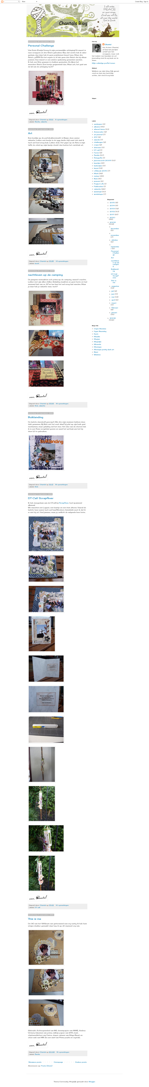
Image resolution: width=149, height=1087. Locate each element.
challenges (98, 142)
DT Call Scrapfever (40, 498)
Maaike (97, 336)
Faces (96, 153)
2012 (112, 211)
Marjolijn (97, 342)
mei (113, 297)
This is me (34, 918)
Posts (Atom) (46, 1066)
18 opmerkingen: (62, 403)
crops (96, 145)
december (115, 228)
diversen (97, 147)
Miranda (97, 344)
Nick (36, 406)
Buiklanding (35, 417)
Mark (96, 173)
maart (113, 303)
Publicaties (98, 186)
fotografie (98, 158)
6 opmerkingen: (61, 119)
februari (114, 308)
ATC (96, 137)
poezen (97, 181)
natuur (96, 176)
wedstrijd (97, 192)
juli (112, 291)
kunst (37, 263)
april (113, 300)
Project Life (99, 184)
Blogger (92, 1082)
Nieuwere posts (35, 1062)
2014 (112, 205)
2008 (113, 318)
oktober (114, 240)
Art (30, 133)
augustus (115, 286)
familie (37, 122)
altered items (99, 129)
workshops (98, 194)
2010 (112, 217)
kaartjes (97, 163)
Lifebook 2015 (100, 171)
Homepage (58, 1062)
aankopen (98, 124)
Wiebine (97, 355)
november (115, 235)
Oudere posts (81, 1062)
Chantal (108, 44)
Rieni (96, 352)
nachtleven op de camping (45, 274)
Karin (96, 334)
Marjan (97, 339)
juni (113, 294)
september (115, 247)
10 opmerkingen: (62, 905)
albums (97, 127)
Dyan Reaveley (100, 331)
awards (97, 140)
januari (114, 312)
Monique (97, 347)
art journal (98, 134)
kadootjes (98, 166)
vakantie (44, 122)
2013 (112, 208)
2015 (112, 202)
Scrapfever (64, 503)
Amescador (99, 132)
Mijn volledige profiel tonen (103, 63)
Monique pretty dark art (104, 349)
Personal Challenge (41, 45)
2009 (113, 222)
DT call (37, 907)
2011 (112, 214)
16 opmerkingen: (63, 1052)
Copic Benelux (100, 329)
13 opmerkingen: (62, 261)
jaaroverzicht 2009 (102, 160)
